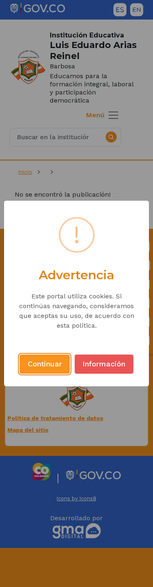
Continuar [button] (45, 363)
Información (103, 363)
